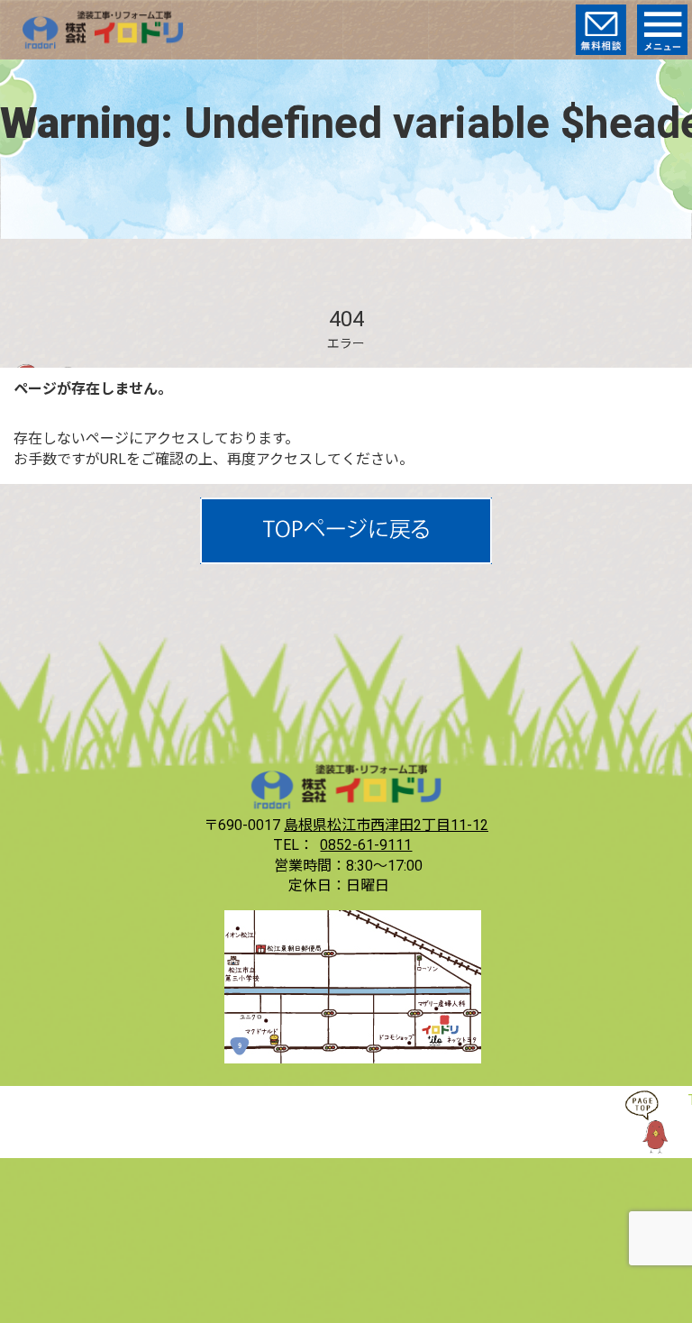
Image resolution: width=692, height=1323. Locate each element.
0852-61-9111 (366, 844)
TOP (655, 1122)
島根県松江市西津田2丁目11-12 (386, 825)
